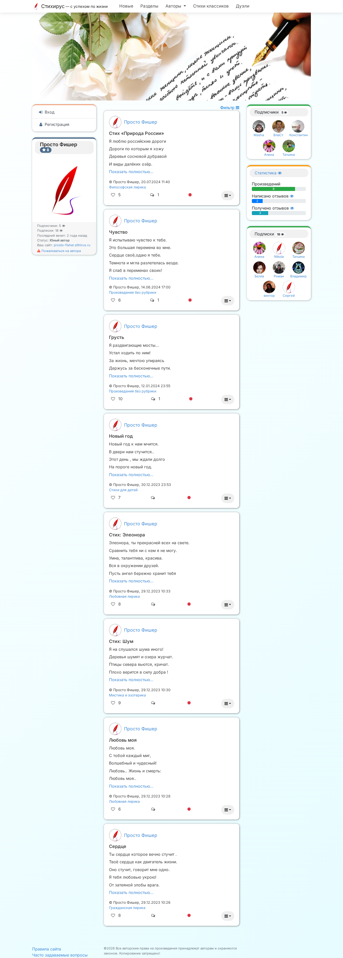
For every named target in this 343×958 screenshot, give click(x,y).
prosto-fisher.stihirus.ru (72, 245)
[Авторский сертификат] (190, 195)
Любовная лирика (124, 596)
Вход (48, 112)
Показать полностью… (131, 171)
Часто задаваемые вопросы (60, 954)
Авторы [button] (174, 6)
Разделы (149, 6)
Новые (126, 6)
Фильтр (228, 107)
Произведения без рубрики (132, 292)
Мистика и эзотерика (127, 695)
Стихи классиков (211, 6)
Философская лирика (127, 187)
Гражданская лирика (127, 907)
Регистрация (56, 124)
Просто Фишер (140, 122)
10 (120, 398)
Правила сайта (46, 948)
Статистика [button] (266, 172)
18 (57, 230)
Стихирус (74, 6)
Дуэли (242, 6)
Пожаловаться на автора (60, 251)
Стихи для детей (123, 490)
